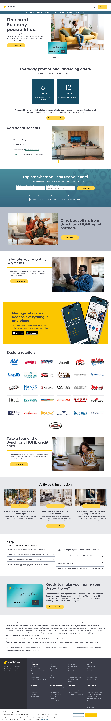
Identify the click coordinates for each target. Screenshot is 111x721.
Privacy (88, 690)
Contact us (52, 664)
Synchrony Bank (35, 668)
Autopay (70, 681)
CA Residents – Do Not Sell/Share (95, 694)
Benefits (39, 12)
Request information (55, 703)
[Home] (10, 7)
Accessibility (90, 688)
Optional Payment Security (74, 677)
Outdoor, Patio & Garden (74, 199)
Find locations (85, 188)
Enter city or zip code (52, 185)
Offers (55, 12)
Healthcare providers (73, 692)
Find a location (34, 694)
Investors (6, 673)
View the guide (19, 464)
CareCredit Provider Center (37, 679)
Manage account (72, 664)
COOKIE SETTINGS (78, 715)
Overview (52, 690)
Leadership (17, 666)
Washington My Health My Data (94, 692)
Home (69, 688)
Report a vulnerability (92, 705)
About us (6, 666)
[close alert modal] (108, 2)
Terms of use (90, 700)
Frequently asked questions (56, 673)
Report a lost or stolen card (74, 679)
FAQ (83, 12)
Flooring (48, 199)
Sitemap (17, 675)
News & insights (8, 668)
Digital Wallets (53, 677)
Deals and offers (35, 690)
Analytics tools (53, 698)
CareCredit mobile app (73, 690)
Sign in (88, 664)
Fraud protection (91, 703)
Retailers (69, 12)
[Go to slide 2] (56, 57)
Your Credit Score (32, 150)
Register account (72, 668)
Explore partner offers (55, 118)
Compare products (91, 668)
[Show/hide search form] (95, 7)
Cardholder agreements (92, 696)
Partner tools (53, 696)
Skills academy (18, 673)
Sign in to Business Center (56, 688)
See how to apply (16, 44)
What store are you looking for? (25, 185)
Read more (19, 506)
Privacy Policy (44, 719)
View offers (69, 237)
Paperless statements (73, 673)
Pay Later (33, 673)
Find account (53, 666)
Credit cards (34, 666)
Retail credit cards (72, 670)
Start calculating (19, 281)
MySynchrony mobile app (56, 670)
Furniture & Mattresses (59, 199)
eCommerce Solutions (55, 700)
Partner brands (34, 692)
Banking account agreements (94, 698)
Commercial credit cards (56, 694)
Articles (77, 12)
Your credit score (72, 675)
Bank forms (89, 673)
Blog (51, 675)
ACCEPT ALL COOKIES (91, 715)
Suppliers (17, 668)
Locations (48, 12)
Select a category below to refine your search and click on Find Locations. (55, 196)
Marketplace (34, 688)
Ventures (17, 670)
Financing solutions (54, 692)
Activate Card (30, 12)
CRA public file (90, 707)
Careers (6, 670)
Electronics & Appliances (37, 199)
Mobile (62, 12)
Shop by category (35, 696)
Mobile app (17, 154)
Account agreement (92, 677)
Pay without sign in (72, 666)
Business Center (35, 677)
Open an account (91, 666)
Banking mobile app (54, 668)
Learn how (70, 1)
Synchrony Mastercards (37, 670)
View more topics (55, 526)
